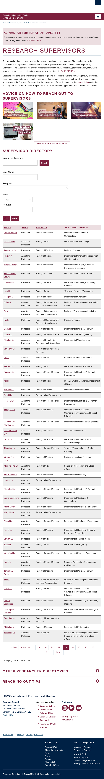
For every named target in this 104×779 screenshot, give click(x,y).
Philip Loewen (10, 627)
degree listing (83, 82)
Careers (48, 759)
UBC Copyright (43, 774)
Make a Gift (50, 762)
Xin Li (6, 381)
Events (48, 756)
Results (7, 204)
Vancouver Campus (83, 747)
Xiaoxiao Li (9, 372)
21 (53, 647)
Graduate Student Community (48, 718)
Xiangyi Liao (9, 409)
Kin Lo (6, 580)
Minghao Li (9, 340)
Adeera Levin (10, 250)
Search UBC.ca (52, 765)
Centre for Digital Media (84, 760)
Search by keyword (13, 158)
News (47, 753)
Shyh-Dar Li (9, 349)
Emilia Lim (8, 439)
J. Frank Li (8, 302)
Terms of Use (29, 774)
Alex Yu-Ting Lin (11, 466)
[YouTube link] (79, 708)
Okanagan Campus (82, 750)
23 (67, 647)
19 (40, 647)
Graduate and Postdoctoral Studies (52, 696)
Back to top (8, 734)
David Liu (8, 530)
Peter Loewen (10, 618)
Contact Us (8, 715)
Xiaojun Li (8, 366)
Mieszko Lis (9, 489)
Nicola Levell (9, 241)
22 (60, 647)
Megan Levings (10, 265)
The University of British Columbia (45, 5)
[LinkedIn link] (71, 708)
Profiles (29, 734)
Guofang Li (9, 282)
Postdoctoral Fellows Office (46, 711)
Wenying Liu (9, 553)
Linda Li (7, 329)
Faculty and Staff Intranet (48, 725)
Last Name (8, 172)
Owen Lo (8, 588)
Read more (33, 40)
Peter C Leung (10, 232)
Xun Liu (7, 562)
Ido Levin (8, 256)
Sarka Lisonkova (11, 498)
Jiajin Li (7, 311)
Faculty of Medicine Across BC (87, 763)
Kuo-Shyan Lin (10, 475)
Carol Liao (8, 395)
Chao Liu (8, 521)
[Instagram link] (65, 708)
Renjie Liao (9, 401)
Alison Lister (9, 507)
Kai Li (6, 320)
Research (38, 734)
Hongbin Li (8, 297)
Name (7, 227)
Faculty (41, 227)
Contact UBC (51, 747)
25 (80, 647)
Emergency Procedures (12, 774)
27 (94, 647)
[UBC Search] (98, 3)
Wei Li (6, 357)
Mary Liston (9, 512)
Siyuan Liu (8, 539)
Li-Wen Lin (8, 480)
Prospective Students (22, 23)
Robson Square (81, 757)
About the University (54, 750)
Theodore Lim (10, 448)
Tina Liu (7, 544)
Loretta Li (8, 334)
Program (7, 183)
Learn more (66, 71)
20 (46, 647)
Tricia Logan (9, 632)
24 (73, 647)
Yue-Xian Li (9, 389)
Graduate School (8, 23)
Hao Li (7, 291)
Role (5, 194)
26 (87, 647)
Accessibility (56, 774)
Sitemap (20, 734)
